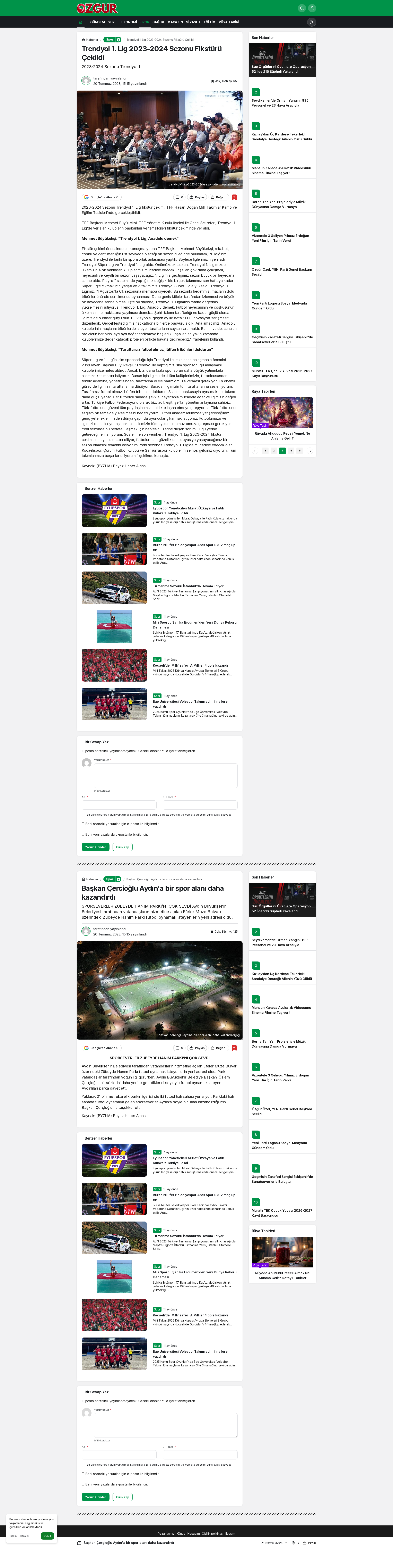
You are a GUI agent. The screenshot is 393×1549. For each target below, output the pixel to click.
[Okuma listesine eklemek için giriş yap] (234, 197)
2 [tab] (274, 450)
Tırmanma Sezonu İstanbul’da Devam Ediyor (188, 586)
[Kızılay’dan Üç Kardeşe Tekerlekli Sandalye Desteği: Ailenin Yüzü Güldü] (282, 128)
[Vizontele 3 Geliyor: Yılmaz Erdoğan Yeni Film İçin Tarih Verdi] (282, 229)
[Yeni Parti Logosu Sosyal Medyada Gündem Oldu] (282, 297)
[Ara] (302, 8)
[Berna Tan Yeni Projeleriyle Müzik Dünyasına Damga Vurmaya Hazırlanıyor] (282, 195)
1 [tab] (265, 450)
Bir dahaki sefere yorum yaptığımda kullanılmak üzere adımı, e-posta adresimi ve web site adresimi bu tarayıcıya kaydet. (159, 814)
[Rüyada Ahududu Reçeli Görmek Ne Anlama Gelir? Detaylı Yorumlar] (282, 420)
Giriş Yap (122, 847)
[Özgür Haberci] (97, 8)
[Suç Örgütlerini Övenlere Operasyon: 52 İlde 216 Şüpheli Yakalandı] (282, 60)
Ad (85, 797)
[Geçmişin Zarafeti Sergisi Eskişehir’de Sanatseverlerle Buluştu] (282, 331)
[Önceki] (255, 451)
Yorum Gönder (95, 847)
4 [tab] (291, 450)
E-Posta (169, 797)
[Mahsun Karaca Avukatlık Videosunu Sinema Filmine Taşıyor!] (282, 161)
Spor (157, 502)
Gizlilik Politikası (19, 1536)
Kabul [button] (47, 1536)
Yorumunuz (103, 759)
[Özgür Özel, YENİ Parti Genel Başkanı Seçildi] (282, 263)
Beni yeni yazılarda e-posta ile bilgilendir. (116, 834)
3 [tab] (282, 450)
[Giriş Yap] (312, 8)
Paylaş (312, 1542)
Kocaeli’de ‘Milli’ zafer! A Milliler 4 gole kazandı (190, 665)
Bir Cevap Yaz (96, 742)
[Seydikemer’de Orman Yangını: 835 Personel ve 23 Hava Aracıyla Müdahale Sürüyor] (282, 94)
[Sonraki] (310, 451)
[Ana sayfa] (80, 22)
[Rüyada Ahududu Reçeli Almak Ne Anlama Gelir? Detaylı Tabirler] (282, 1260)
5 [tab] (299, 450)
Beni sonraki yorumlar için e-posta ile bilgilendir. (122, 824)
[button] (118, 39)
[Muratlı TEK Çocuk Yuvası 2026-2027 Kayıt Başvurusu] (282, 364)
